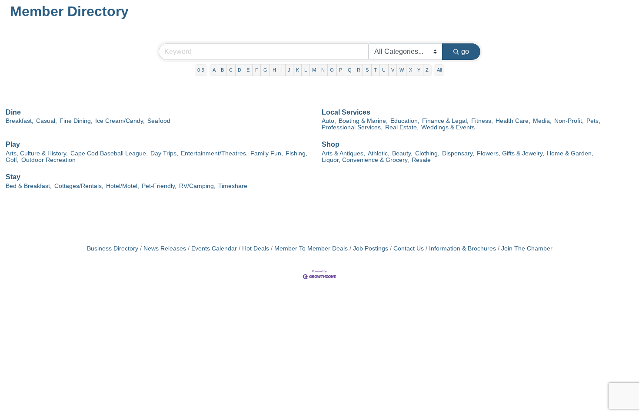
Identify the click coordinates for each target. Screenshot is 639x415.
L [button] (305, 69)
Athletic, (378, 153)
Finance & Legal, (445, 121)
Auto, (329, 121)
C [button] (231, 69)
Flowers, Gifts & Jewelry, (510, 153)
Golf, (12, 160)
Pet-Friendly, (159, 186)
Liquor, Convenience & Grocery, (365, 160)
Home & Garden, (570, 153)
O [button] (332, 69)
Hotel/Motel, (122, 186)
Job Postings (370, 248)
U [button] (384, 69)
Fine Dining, (76, 121)
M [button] (314, 69)
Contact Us (408, 248)
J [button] (289, 69)
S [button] (367, 69)
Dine (13, 112)
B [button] (222, 69)
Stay (13, 177)
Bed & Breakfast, (29, 186)
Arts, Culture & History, (37, 153)
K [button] (297, 69)
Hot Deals (255, 248)
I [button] (282, 69)
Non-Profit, (569, 121)
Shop (330, 144)
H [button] (274, 69)
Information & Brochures (462, 248)
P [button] (340, 69)
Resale (421, 160)
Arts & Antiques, (343, 153)
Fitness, (482, 121)
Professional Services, (352, 127)
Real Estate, (402, 127)
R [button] (358, 69)
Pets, (593, 121)
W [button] (401, 69)
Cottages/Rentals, (78, 186)
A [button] (214, 69)
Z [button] (427, 69)
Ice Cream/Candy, (120, 121)
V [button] (392, 69)
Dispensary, (458, 153)
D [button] (239, 69)
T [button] (375, 69)
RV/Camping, (197, 186)
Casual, (46, 121)
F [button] (256, 69)
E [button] (248, 69)
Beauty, (402, 153)
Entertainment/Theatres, (214, 153)
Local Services (346, 112)
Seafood (158, 121)
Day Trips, (164, 153)
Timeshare (232, 186)
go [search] (465, 51)
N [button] (323, 69)
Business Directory (112, 248)
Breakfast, (19, 121)
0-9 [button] (200, 69)
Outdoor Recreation (48, 160)
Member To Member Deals (311, 248)
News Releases (164, 248)
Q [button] (350, 69)
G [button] (265, 69)
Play (13, 144)
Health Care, (513, 121)
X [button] (410, 69)
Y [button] (418, 69)
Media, (542, 121)
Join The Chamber (526, 248)
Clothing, (427, 153)
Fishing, (296, 153)
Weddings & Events (448, 127)
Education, (404, 121)
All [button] (439, 69)
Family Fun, (266, 153)
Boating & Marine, (363, 121)
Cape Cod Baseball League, (109, 153)
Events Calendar (214, 248)
